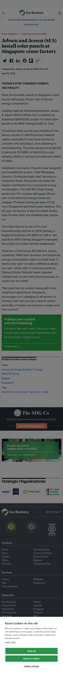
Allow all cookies (31, 659)
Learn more (10, 642)
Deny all (32, 651)
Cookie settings (31, 666)
